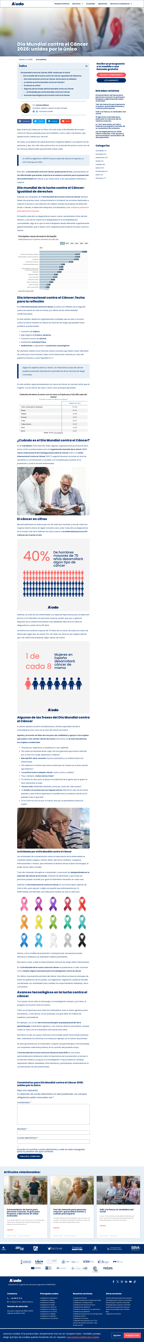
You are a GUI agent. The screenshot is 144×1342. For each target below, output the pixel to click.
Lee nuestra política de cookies (83, 1337)
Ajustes (117, 1335)
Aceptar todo (132, 1335)
